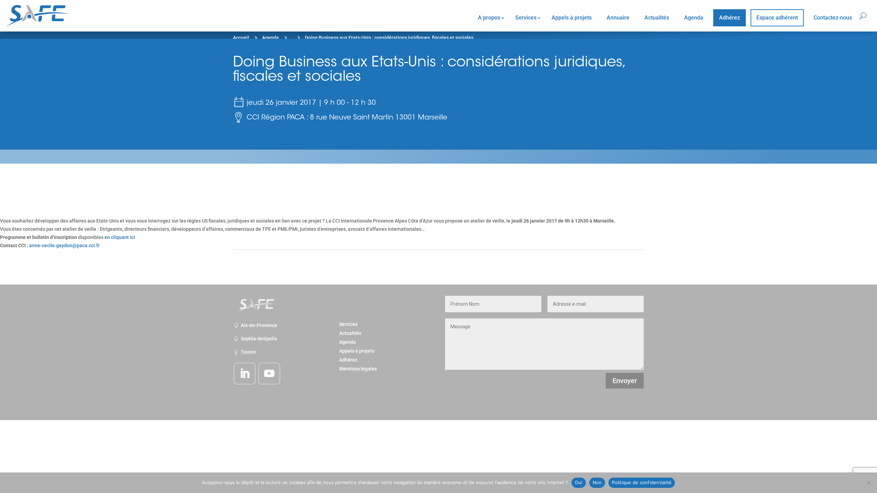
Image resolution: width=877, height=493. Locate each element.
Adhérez (729, 17)
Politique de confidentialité (641, 482)
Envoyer (625, 381)
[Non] (868, 482)
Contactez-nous (833, 17)
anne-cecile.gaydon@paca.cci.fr (64, 245)
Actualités (656, 17)
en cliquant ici (119, 237)
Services (525, 17)
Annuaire (618, 17)
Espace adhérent (777, 17)
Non (597, 482)
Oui (578, 482)
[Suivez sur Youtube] (269, 373)
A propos (489, 17)
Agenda (693, 17)
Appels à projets (572, 17)
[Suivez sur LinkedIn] (245, 373)
